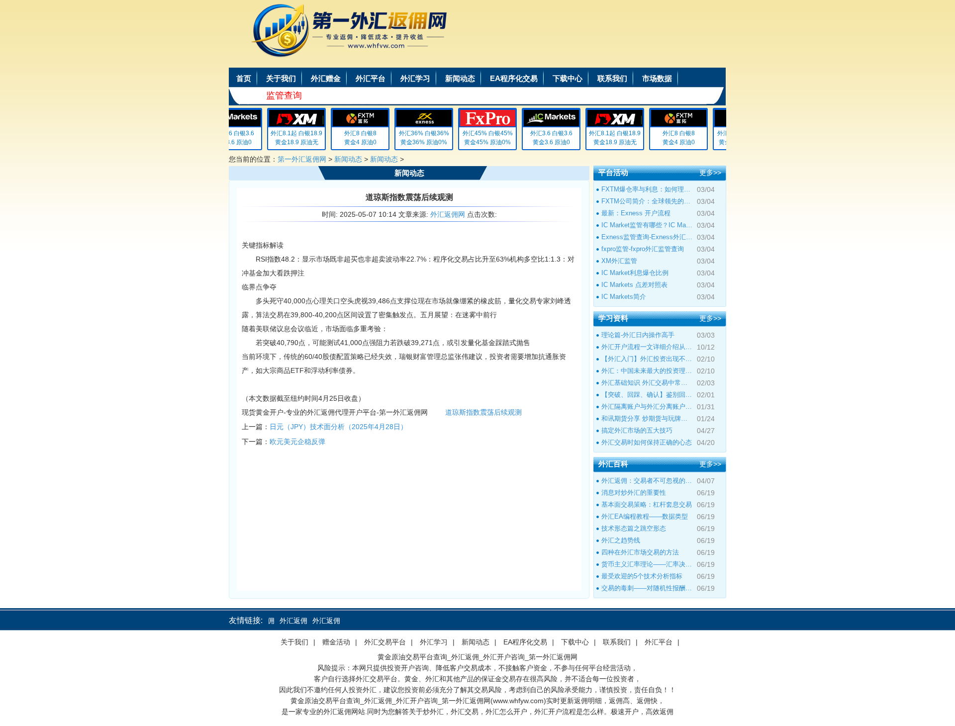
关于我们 (281, 78)
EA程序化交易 (514, 78)
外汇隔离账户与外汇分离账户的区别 (647, 406)
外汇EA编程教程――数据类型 (644, 516)
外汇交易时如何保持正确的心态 (646, 442)
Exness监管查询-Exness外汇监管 (647, 237)
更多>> (710, 173)
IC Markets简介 (623, 296)
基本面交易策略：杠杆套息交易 (646, 504)
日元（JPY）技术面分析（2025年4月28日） (338, 427)
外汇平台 (370, 78)
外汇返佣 (285, 621)
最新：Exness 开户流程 (635, 213)
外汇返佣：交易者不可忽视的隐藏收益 (647, 480)
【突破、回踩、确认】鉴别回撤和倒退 (647, 394)
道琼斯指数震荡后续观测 (483, 412)
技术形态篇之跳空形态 (633, 528)
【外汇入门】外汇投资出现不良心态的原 (647, 359)
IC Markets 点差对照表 (634, 284)
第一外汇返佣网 (302, 159)
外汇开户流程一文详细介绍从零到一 (647, 347)
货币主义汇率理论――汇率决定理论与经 (647, 564)
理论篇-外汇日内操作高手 (637, 335)
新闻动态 (460, 78)
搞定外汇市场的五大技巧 (636, 430)
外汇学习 (415, 78)
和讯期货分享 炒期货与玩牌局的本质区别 (647, 418)
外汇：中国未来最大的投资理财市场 (647, 370)
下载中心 (567, 78)
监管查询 (284, 95)
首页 (243, 78)
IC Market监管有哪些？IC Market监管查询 (647, 225)
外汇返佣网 (447, 214)
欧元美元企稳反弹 (297, 442)
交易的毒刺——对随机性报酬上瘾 (647, 588)
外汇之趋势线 (620, 540)
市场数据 (657, 78)
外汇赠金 (326, 78)
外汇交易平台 (385, 642)
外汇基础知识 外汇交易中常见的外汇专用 (647, 382)
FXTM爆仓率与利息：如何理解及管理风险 (647, 189)
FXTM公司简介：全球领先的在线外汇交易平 (647, 201)
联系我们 (612, 78)
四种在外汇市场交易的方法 (640, 552)
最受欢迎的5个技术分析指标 (641, 576)
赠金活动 (336, 642)
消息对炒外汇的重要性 (633, 492)
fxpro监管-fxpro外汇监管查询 (642, 249)
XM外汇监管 (619, 261)
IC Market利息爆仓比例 (634, 272)
